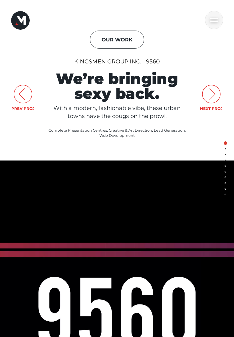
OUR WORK (117, 40)
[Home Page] (20, 20)
